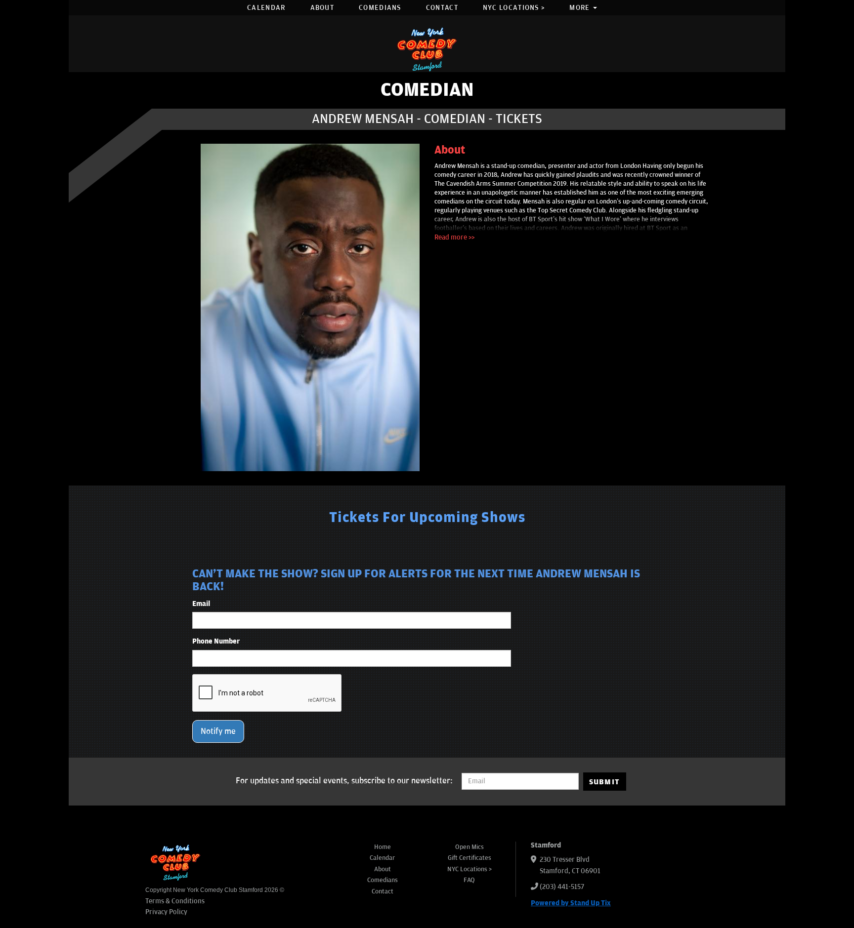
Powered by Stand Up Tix (571, 903)
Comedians (380, 7)
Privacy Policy (166, 912)
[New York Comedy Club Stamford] (427, 49)
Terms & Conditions (175, 901)
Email (201, 604)
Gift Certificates (469, 858)
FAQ (469, 880)
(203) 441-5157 (562, 887)
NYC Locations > (514, 7)
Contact (442, 7)
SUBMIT (604, 781)
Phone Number (216, 641)
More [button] (580, 7)
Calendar (266, 7)
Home (382, 847)
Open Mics (469, 847)
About (322, 7)
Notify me (218, 731)
